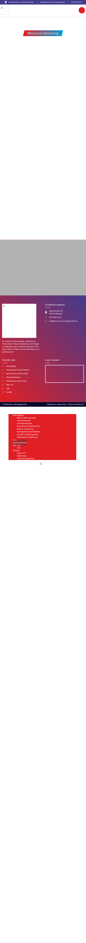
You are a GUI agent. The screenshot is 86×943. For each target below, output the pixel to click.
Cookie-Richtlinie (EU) (25, 459)
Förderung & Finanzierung (27, 437)
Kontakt (16, 451)
